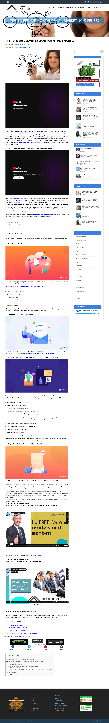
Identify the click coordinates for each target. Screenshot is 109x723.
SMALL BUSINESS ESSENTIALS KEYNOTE (87, 149)
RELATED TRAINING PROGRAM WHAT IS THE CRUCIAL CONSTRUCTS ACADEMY (27, 671)
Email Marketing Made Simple (15, 625)
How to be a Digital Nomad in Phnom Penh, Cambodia (90, 175)
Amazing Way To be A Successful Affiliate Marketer (28, 2)
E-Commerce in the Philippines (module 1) (88, 169)
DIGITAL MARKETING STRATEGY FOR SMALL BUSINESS (22, 633)
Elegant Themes (17, 720)
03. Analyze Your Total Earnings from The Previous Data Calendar (24, 666)
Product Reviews (80, 291)
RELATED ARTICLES (12, 672)
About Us (33, 698)
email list (22, 291)
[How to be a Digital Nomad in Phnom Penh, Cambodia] (78, 176)
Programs (69, 7)
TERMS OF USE (35, 710)
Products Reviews (59, 708)
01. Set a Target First (14, 663)
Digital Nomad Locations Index (84, 262)
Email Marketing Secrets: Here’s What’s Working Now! (20, 659)
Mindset (78, 284)
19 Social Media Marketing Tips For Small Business (89, 162)
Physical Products (80, 287)
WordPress (31, 720)
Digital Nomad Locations (92, 177)
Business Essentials (81, 240)
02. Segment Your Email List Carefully (18, 664)
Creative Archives (80, 243)
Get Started (79, 273)
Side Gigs (89, 7)
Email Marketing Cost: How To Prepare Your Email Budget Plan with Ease (25, 661)
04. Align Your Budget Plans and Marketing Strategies (21, 667)
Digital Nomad (79, 7)
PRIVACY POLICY (35, 708)
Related (11, 674)
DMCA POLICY (34, 705)
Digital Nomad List (81, 254)
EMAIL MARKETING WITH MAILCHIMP (17, 628)
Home (32, 695)
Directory (51, 7)
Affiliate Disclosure (60, 710)
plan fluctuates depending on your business (44, 214)
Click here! (51, 488)
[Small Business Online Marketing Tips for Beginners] (78, 156)
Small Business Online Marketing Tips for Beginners (88, 155)
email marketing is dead (16, 199)
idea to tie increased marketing (36, 137)
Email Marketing (19, 44)
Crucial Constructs (80, 247)
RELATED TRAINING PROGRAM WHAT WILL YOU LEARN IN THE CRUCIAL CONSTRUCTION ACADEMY (31, 669)
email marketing (18, 440)
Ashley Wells (10, 44)
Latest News (82, 151)
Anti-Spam (34, 703)
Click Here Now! (36, 555)
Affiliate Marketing (81, 236)
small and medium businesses (28, 142)
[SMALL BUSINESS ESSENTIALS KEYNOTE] (78, 149)
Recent (60, 7)
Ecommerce (79, 265)
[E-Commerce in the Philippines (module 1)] (78, 169)
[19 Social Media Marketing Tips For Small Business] (78, 163)
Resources (97, 7)
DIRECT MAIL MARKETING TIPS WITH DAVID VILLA (21, 636)
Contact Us (34, 700)
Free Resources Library (61, 705)
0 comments (27, 44)
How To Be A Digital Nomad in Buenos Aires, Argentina (87, 310)
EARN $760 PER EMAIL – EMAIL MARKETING (19, 631)
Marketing (82, 158)
